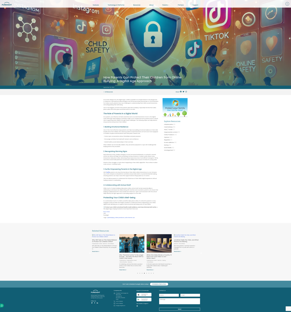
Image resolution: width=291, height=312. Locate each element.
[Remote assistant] (137, 306)
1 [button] (137, 273)
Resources (136, 5)
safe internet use (130, 217)
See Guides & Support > (142, 303)
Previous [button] (90, 253)
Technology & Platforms (116, 5)
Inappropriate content (172, 132)
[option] (104, 252)
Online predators (119, 217)
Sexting (167, 145)
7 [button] (151, 273)
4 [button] (144, 273)
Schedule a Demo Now (159, 284)
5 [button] (146, 273)
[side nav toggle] (287, 4)
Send (179, 309)
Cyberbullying (110, 217)
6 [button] (149, 273)
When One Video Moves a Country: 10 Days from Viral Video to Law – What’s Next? (104, 256)
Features (96, 5)
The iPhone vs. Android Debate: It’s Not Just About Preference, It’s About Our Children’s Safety (159, 243)
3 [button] (142, 273)
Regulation (168, 140)
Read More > (96, 270)
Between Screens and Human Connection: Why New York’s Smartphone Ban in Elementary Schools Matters (184, 244)
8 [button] (153, 273)
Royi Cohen (106, 211)
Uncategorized (169, 150)
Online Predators (170, 135)
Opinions (168, 137)
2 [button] (140, 273)
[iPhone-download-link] (144, 294)
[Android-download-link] (144, 299)
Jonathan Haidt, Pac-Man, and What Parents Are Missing (131, 241)
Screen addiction (170, 142)
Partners (181, 5)
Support (195, 5)
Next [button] (201, 253)
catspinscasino (169, 124)
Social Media (169, 147)
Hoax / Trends (169, 129)
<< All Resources (108, 92)
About (151, 5)
